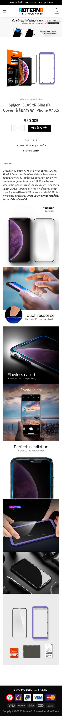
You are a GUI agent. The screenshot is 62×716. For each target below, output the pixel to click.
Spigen (36, 151)
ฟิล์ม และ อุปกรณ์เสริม (31, 100)
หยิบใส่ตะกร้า (39, 128)
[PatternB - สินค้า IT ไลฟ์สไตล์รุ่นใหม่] (31, 11)
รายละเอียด (7, 164)
